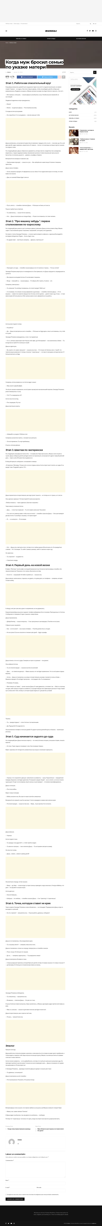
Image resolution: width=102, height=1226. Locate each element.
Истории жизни (24, 23)
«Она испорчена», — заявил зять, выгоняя (86, 148)
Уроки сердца (17, 23)
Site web (39, 1187)
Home (7, 42)
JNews (68, 1223)
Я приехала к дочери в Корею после (87, 131)
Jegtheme (94, 1223)
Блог (70, 112)
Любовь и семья (9, 23)
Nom (7, 1180)
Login (95, 23)
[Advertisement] (51, 11)
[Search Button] (90, 23)
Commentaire (10, 1160)
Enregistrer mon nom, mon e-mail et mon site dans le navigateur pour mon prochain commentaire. (33, 1194)
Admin (9, 72)
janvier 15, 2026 (18, 72)
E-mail (8, 1187)
